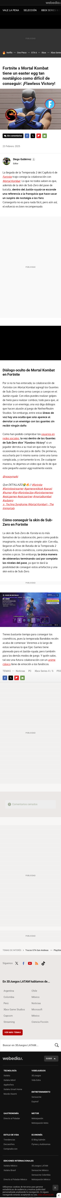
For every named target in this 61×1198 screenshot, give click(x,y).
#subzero (8, 500)
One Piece (22, 52)
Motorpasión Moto (40, 1123)
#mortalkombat (42, 496)
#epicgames (10, 496)
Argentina (9, 990)
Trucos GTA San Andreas (37, 950)
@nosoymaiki (10, 476)
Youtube (30, 963)
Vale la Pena (11, 10)
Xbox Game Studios (14, 1009)
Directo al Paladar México (15, 1179)
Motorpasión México (41, 1179)
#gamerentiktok (33, 488)
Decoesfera (9, 1144)
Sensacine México (40, 1170)
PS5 (59, 671)
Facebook (27, 136)
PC (29, 671)
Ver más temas (12, 1032)
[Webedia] (53, 3)
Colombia (9, 997)
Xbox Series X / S (44, 671)
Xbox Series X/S (50, 10)
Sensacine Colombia (41, 1175)
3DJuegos (36, 1075)
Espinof (35, 1101)
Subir (49, 1058)
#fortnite (37, 484)
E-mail (44, 136)
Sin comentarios (14, 135)
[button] (23, 159)
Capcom (8, 1015)
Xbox (43, 52)
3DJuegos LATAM (40, 1165)
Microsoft (37, 1009)
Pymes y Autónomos (41, 1144)
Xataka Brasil (10, 1170)
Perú (6, 1003)
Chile (34, 990)
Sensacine (36, 1097)
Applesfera (9, 1084)
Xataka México (10, 1165)
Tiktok (43, 963)
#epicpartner (25, 496)
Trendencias (9, 1139)
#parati (48, 488)
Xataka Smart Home (13, 1089)
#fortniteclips (26, 492)
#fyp (14, 492)
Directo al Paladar (12, 1118)
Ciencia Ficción (40, 1021)
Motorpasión (37, 1118)
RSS (36, 963)
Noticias (20, 671)
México (36, 997)
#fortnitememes (43, 492)
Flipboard (38, 136)
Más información (46, 1194)
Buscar (57, 1045)
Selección (30, 10)
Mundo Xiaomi (10, 1094)
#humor (7, 492)
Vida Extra (36, 1080)
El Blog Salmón (38, 1139)
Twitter (33, 136)
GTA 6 (34, 52)
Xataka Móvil (9, 1080)
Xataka (7, 1075)
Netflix (9, 52)
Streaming (9, 1021)
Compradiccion (10, 1149)
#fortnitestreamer (13, 488)
